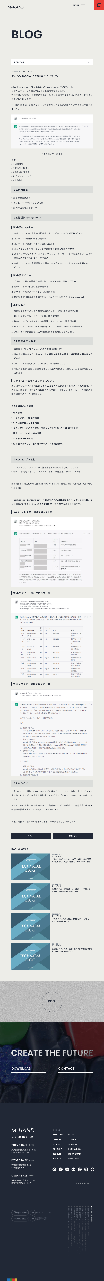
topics (72, 1139)
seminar (72, 1144)
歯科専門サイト (85, 1230)
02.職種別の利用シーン (22, 168)
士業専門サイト (88, 1222)
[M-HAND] (29, 1130)
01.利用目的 (17, 164)
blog (71, 1134)
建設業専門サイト (80, 1231)
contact (73, 1159)
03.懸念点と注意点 (20, 172)
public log (74, 1149)
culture (57, 1149)
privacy (57, 1159)
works (56, 1144)
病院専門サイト (71, 1228)
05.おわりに (17, 180)
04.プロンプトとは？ (21, 176)
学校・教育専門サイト (69, 1232)
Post (32, 836)
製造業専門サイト (77, 1231)
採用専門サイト (83, 1230)
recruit (57, 1154)
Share (74, 836)
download (74, 1154)
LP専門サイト (74, 1225)
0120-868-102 (24, 1137)
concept (58, 1139)
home (57, 1130)
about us (58, 1134)
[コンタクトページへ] (99, 5)
